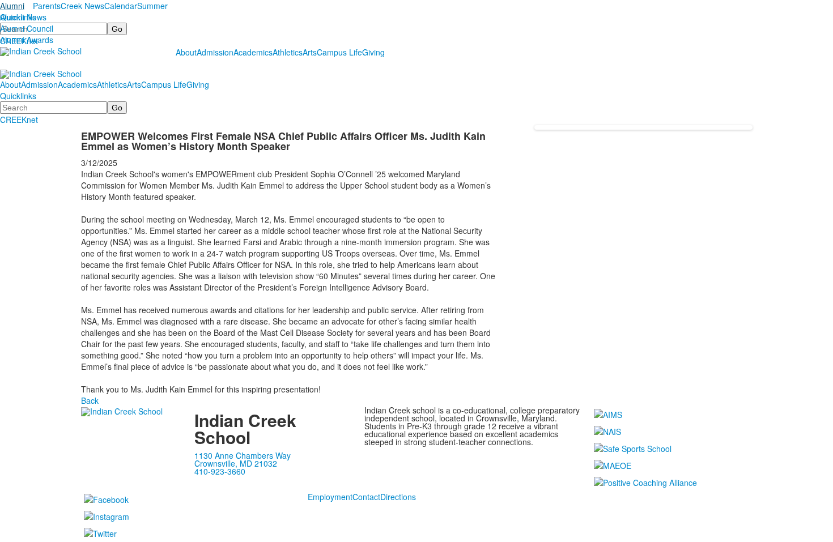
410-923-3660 (219, 471)
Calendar (120, 5)
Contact (366, 496)
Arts (310, 52)
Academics (253, 52)
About (186, 52)
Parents (47, 5)
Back (90, 400)
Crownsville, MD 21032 (235, 463)
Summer (152, 5)
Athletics (288, 52)
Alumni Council (26, 28)
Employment (330, 496)
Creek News (82, 5)
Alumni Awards (26, 39)
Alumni (12, 5)
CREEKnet (19, 119)
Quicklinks (18, 17)
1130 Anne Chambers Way (242, 455)
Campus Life (339, 52)
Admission (215, 52)
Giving (373, 52)
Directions (398, 496)
